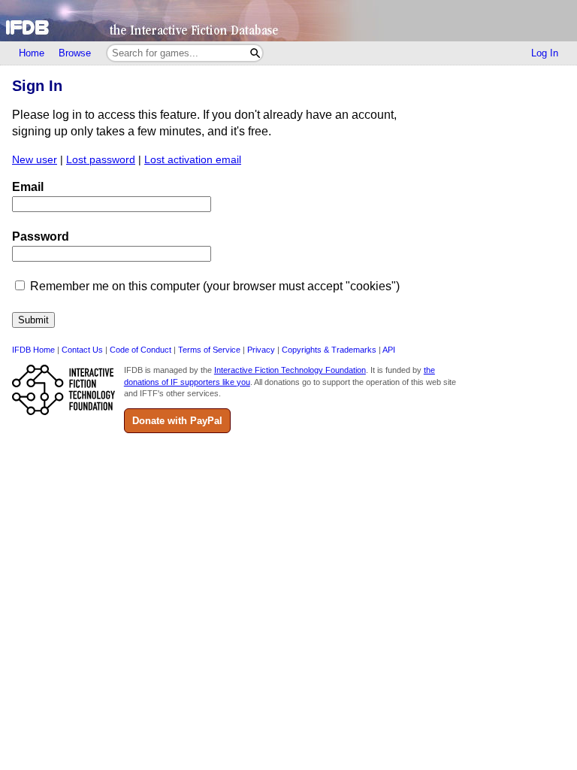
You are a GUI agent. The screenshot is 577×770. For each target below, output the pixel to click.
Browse (75, 53)
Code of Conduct (140, 349)
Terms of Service (209, 349)
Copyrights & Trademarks (329, 349)
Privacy (261, 349)
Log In (544, 53)
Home (31, 53)
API (388, 349)
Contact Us (82, 349)
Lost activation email (192, 159)
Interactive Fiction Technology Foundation (290, 369)
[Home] (288, 20)
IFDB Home (33, 349)
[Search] (255, 53)
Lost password (100, 159)
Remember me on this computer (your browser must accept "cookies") (215, 286)
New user (34, 159)
